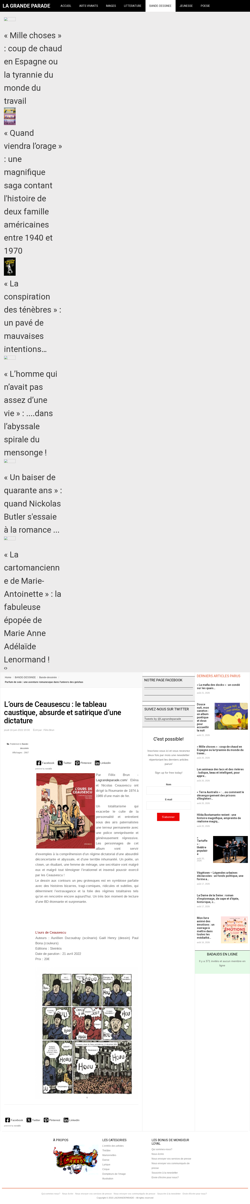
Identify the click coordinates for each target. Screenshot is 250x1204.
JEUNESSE (186, 5)
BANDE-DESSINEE (160, 5)
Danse (105, 1160)
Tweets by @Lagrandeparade (162, 718)
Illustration (107, 1178)
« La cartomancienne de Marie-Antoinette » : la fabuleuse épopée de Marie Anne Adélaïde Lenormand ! (32, 607)
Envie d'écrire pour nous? (165, 1177)
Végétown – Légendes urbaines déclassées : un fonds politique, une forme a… (220, 876)
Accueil (66, 5)
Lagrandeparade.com (111, 780)
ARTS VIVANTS (88, 5)
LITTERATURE (132, 5)
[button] (46, 763)
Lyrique (106, 1164)
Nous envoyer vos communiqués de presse (134, 1193)
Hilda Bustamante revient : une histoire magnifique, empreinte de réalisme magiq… (219, 818)
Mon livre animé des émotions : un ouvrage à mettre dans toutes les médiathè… (205, 927)
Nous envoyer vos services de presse (171, 1158)
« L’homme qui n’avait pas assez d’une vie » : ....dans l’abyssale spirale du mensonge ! (30, 413)
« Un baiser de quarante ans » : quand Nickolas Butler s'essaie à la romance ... (33, 504)
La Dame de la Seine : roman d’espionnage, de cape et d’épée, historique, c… (218, 899)
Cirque (106, 1169)
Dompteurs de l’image (114, 1174)
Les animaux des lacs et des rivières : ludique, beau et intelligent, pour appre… (220, 772)
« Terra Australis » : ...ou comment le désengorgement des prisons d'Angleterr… (220, 795)
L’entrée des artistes (113, 1145)
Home (8, 677)
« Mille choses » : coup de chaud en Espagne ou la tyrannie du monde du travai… (220, 750)
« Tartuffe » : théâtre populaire (202, 846)
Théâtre (106, 1150)
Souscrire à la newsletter (165, 1172)
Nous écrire (158, 1154)
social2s (48, 769)
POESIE (205, 5)
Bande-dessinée (48, 677)
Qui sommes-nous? (162, 1149)
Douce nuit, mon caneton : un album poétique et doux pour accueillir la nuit (203, 717)
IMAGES (111, 5)
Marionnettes (109, 1155)
